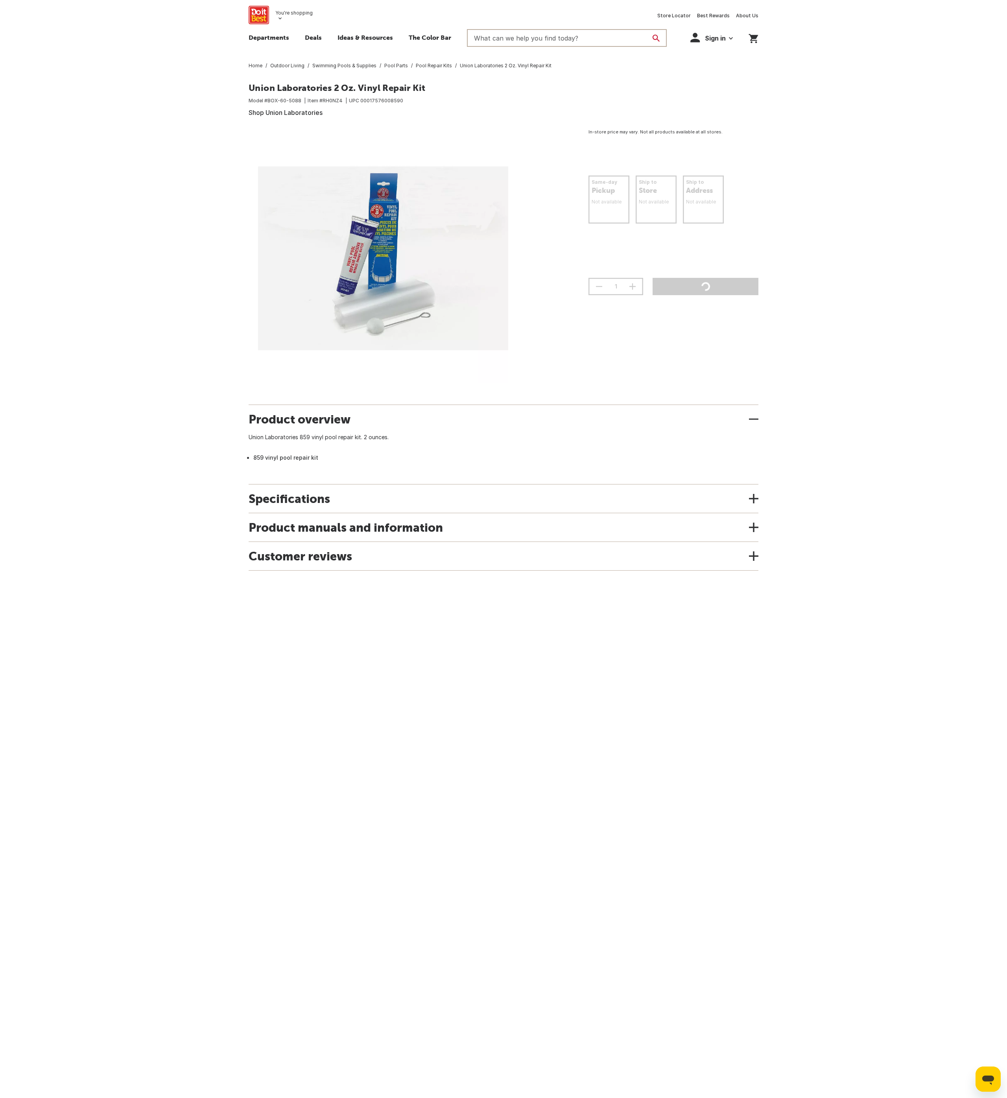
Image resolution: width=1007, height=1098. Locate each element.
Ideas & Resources (365, 37)
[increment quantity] (632, 286)
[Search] (656, 38)
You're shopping (294, 13)
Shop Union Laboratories (286, 112)
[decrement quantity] (599, 286)
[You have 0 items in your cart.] (753, 37)
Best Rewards (713, 15)
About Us (747, 15)
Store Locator (674, 15)
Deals (313, 37)
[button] (711, 38)
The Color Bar (430, 37)
